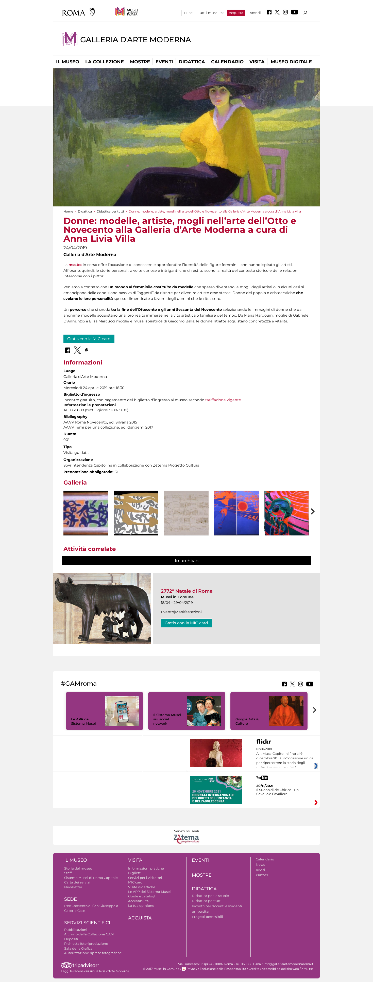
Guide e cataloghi (143, 896)
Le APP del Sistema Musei (83, 721)
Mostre (140, 62)
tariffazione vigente (223, 400)
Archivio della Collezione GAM (89, 934)
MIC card (135, 882)
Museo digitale (291, 62)
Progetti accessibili (207, 917)
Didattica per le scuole (210, 896)
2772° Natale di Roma (187, 591)
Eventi (164, 62)
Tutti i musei (208, 13)
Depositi (71, 939)
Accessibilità (138, 901)
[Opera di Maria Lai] (186, 513)
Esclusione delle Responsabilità (223, 969)
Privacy (192, 969)
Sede (70, 899)
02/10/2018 (284, 758)
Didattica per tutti (110, 211)
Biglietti (135, 873)
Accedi (255, 13)
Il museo (67, 62)
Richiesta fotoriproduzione (86, 943)
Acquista (236, 13)
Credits (254, 969)
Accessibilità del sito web (280, 969)
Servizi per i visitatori (145, 878)
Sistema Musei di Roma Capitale (91, 878)
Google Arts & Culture (247, 721)
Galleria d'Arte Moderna (135, 39)
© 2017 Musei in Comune (161, 969)
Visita (257, 62)
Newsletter (73, 887)
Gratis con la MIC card (89, 338)
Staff (68, 873)
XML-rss (307, 969)
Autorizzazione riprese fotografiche (93, 953)
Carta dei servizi (77, 882)
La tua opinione (141, 905)
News (260, 864)
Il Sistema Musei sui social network (167, 719)
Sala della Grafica (78, 948)
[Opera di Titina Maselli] (236, 513)
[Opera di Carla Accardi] (85, 513)
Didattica (192, 62)
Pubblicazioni (75, 930)
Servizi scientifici (87, 922)
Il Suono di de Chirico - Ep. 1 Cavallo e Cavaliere (278, 792)
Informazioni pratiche (146, 868)
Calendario (227, 62)
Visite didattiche (141, 887)
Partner (262, 875)
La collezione (104, 62)
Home (68, 211)
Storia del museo (78, 868)
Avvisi (260, 870)
